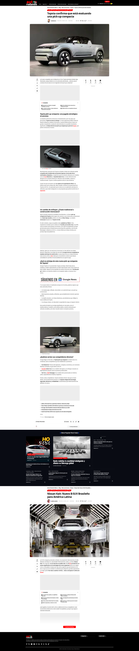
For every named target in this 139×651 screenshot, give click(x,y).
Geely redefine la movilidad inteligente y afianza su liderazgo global (69, 462)
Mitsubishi (73, 471)
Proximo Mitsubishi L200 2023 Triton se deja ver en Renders (80, 475)
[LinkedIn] (104, 3)
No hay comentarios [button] (73, 426)
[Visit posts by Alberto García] (48, 501)
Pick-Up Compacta (48, 417)
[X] (99, 3)
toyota (53, 417)
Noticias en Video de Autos (79, 471)
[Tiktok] (109, 3)
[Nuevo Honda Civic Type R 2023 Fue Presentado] (38, 449)
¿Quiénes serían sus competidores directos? (69, 108)
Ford (45, 176)
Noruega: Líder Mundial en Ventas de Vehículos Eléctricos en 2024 (55, 407)
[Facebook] (98, 3)
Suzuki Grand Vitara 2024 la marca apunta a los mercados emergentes (56, 411)
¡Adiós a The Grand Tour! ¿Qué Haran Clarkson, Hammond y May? (55, 403)
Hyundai (44, 369)
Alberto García (54, 501)
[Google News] (102, 3)
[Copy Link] (85, 21)
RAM (48, 373)
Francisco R (53, 20)
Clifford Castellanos (57, 465)
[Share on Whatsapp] (84, 21)
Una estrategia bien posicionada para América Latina (69, 598)
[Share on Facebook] (80, 21)
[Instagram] (103, 3)
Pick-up (47, 168)
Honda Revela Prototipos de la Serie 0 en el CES (51, 409)
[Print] (37, 91)
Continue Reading (69, 627)
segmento (42, 190)
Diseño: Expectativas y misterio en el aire (49, 602)
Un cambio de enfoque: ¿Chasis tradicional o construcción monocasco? (49, 109)
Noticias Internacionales (62, 10)
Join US (111, 1)
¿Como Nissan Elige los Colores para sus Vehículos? (58, 473)
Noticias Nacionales (38, 471)
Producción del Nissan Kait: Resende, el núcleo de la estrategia (50, 598)
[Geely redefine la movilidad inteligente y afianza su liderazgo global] (71, 447)
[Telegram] (105, 3)
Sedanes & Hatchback (30, 472)
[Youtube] (100, 82)
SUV (52, 256)
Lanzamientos (28, 471)
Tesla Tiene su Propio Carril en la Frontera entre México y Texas (101, 473)
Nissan (50, 471)
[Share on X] (82, 21)
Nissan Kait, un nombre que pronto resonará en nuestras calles (69, 601)
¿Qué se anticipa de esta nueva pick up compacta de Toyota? (68, 106)
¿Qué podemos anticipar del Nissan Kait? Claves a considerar (68, 595)
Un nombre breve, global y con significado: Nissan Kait (49, 595)
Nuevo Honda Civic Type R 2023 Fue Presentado (38, 457)
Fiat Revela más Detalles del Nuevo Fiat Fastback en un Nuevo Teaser (37, 464)
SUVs (69, 490)
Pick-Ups (70, 10)
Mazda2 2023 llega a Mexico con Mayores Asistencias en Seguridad (34, 475)
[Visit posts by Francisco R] (48, 20)
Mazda (33, 471)
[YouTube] (100, 3)
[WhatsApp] (106, 3)
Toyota (49, 10)
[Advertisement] (60, 92)
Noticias (54, 10)
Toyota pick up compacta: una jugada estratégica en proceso (48, 106)
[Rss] (108, 3)
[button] (107, 1)
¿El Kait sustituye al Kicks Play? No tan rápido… (50, 600)
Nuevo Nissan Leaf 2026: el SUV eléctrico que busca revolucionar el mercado (57, 405)
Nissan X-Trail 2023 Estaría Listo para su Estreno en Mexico (103, 442)
